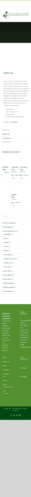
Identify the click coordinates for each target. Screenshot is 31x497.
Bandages (7, 234)
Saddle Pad (8, 263)
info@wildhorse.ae (18, 7)
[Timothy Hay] (15, 159)
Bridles (6, 242)
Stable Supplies (8, 287)
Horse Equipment (9, 231)
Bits (5, 238)
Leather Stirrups (9, 259)
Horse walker (7, 275)
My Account (6, 392)
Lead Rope (7, 254)
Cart (4, 365)
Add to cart (13, 177)
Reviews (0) (6, 134)
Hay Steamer (7, 227)
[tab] (15, 130)
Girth (6, 246)
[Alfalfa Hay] (7, 159)
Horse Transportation (6, 386)
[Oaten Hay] (15, 187)
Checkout (6, 370)
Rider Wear (6, 279)
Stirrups (7, 267)
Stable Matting (8, 283)
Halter (6, 250)
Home (5, 380)
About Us (6, 361)
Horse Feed (13, 122)
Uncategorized (8, 291)
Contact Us (6, 375)
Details (7, 172)
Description (6, 130)
